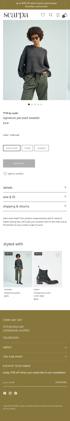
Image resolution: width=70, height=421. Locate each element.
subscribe (61, 382)
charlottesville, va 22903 (16, 330)
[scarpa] (16, 14)
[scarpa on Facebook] (5, 393)
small (27, 148)
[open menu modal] (57, 14)
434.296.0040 (11, 337)
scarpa (22, 406)
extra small (12, 148)
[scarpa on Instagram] (10, 393)
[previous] (5, 5)
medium (41, 148)
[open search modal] (50, 14)
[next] (65, 5)
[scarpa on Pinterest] (16, 393)
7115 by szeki (10, 113)
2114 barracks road (13, 326)
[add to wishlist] (28, 255)
